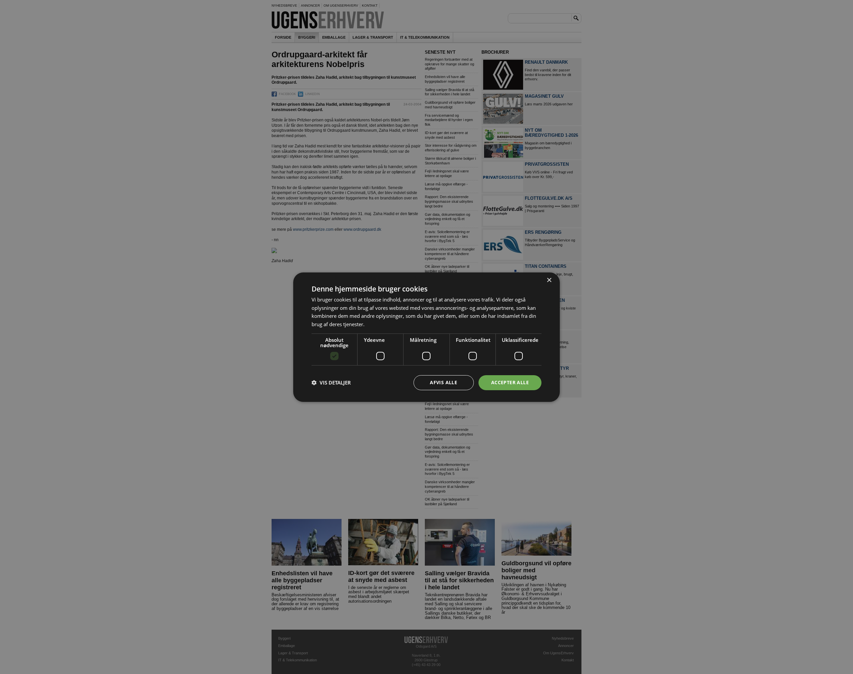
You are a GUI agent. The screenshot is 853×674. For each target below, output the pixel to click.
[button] (331, 382)
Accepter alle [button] (510, 382)
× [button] (548, 279)
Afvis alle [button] (443, 382)
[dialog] (426, 337)
